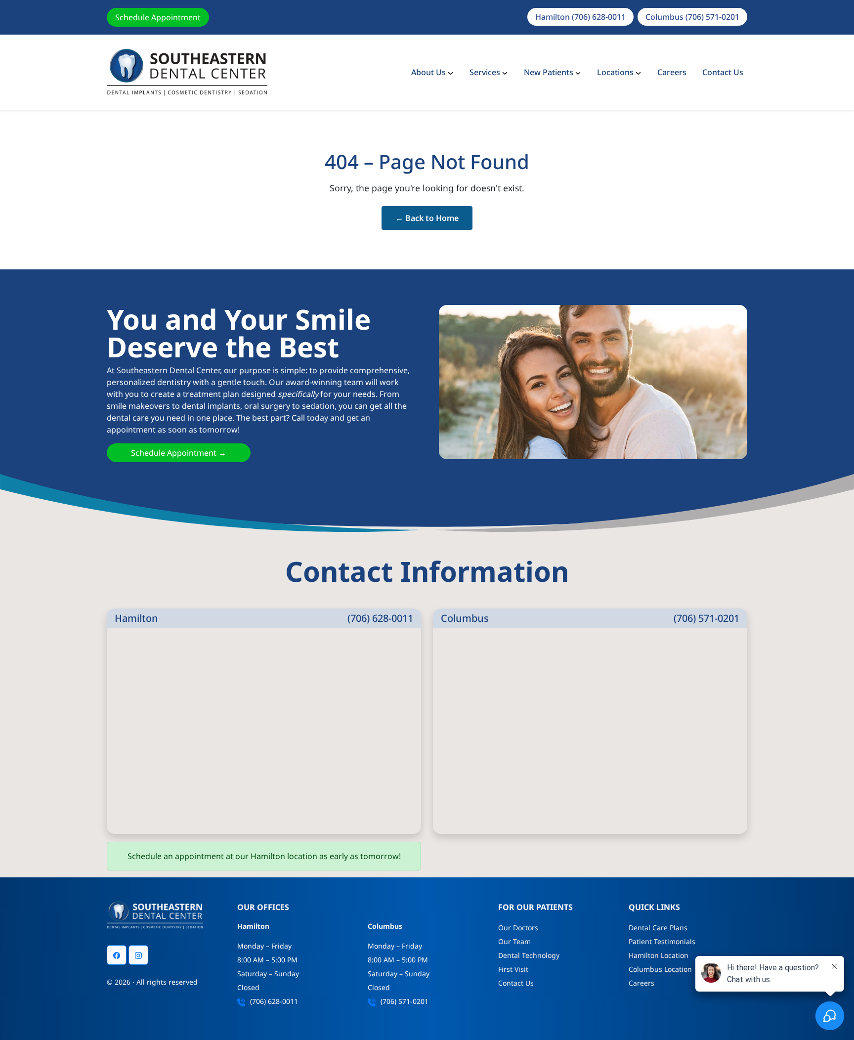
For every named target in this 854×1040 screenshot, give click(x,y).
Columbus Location (660, 969)
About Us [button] (428, 72)
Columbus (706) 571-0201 (692, 16)
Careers (671, 72)
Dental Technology (528, 955)
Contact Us (722, 72)
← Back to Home (427, 218)
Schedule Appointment (158, 17)
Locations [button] (615, 72)
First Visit (513, 969)
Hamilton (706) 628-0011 (580, 16)
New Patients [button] (548, 72)
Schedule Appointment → (178, 452)
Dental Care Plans (658, 927)
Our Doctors (518, 927)
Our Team (514, 941)
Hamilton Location (658, 955)
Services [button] (485, 72)
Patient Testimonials (662, 941)
